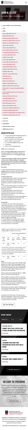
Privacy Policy (22, 419)
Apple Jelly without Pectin (9, 33)
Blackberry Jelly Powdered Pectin (11, 40)
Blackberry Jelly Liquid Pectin (10, 38)
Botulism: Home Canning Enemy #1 (12, 359)
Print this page (9, 304)
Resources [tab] (4, 319)
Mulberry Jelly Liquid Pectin (10, 83)
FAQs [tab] (20, 319)
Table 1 (22, 220)
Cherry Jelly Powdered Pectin (10, 50)
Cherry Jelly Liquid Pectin (9, 47)
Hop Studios (23, 425)
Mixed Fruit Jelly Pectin (9, 81)
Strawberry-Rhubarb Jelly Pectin (11, 108)
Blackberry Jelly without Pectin (11, 43)
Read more (5, 333)
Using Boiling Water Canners (14, 151)
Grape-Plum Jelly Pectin (9, 64)
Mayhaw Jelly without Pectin (10, 69)
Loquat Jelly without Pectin (9, 66)
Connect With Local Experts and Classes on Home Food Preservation (13, 329)
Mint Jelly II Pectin (7, 78)
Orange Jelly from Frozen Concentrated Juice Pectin (13, 92)
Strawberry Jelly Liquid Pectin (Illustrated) (14, 112)
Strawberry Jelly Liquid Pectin (10, 110)
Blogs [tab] (12, 319)
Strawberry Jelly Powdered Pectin (11, 115)
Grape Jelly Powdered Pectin (10, 62)
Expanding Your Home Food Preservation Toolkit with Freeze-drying (13, 345)
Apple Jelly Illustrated (8, 36)
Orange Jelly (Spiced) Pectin (10, 96)
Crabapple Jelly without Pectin (10, 52)
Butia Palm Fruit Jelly (8, 45)
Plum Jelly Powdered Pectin (10, 100)
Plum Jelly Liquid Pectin (9, 98)
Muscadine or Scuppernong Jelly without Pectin (13, 88)
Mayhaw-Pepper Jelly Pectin (10, 74)
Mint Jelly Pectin (7, 76)
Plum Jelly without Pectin (9, 103)
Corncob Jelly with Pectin (9, 55)
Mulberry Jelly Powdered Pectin (11, 85)
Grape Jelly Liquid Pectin (9, 59)
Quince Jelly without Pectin (9, 105)
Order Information (14, 401)
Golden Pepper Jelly (8, 57)
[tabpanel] (14, 347)
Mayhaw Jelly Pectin (8, 71)
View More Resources (14, 369)
